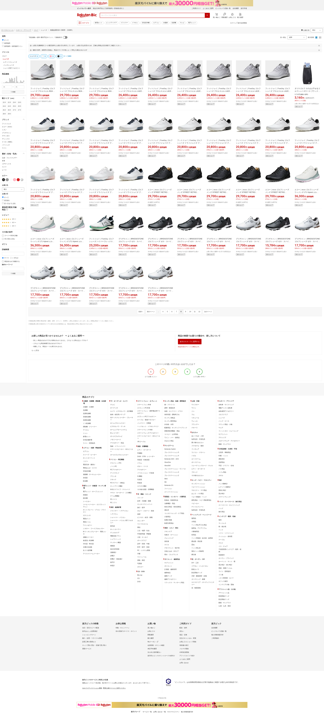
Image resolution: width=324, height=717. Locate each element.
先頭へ (140, 311)
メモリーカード (115, 439)
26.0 (4, 110)
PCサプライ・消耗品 (117, 483)
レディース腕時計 (225, 487)
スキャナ (113, 479)
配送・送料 (183, 628)
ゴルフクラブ (223, 414)
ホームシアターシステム (118, 430)
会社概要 (236, 8)
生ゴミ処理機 (87, 550)
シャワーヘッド (115, 539)
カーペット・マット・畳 (227, 561)
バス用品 (222, 469)
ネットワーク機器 (116, 486)
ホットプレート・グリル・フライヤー (94, 511)
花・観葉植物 (196, 588)
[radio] (3, 40)
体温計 (112, 565)
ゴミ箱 (221, 575)
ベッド (221, 530)
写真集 (139, 563)
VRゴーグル (141, 442)
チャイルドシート (197, 507)
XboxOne (167, 462)
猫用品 (193, 518)
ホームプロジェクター (117, 423)
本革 (3, 161)
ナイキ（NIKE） (7, 142)
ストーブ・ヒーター (90, 455)
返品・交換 (183, 635)
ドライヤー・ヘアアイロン (119, 511)
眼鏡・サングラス (225, 444)
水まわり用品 (169, 441)
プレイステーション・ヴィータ (175, 469)
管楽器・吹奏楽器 (143, 460)
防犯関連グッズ (224, 596)
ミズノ (4, 130)
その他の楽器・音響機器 (145, 489)
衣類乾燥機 (87, 417)
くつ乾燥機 (87, 423)
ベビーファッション (198, 487)
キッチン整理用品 (170, 421)
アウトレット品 (224, 593)
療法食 (193, 554)
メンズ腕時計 (223, 484)
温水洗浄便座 (114, 549)
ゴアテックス (6, 164)
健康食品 (167, 573)
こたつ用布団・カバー (226, 578)
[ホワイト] (10, 179)
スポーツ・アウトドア (23, 30)
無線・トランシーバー (117, 446)
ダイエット (168, 566)
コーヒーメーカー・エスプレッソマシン (94, 506)
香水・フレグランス (171, 554)
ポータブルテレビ (116, 436)
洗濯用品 (222, 462)
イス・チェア (223, 546)
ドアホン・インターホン (199, 566)
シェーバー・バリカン (117, 517)
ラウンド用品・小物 (225, 424)
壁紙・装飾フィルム (225, 568)
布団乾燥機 (87, 420)
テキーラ (194, 428)
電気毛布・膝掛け (89, 464)
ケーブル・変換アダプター (146, 420)
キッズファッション (198, 484)
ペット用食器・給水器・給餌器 (202, 538)
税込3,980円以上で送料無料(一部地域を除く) (108, 8)
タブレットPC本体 (143, 408)
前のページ (151, 311)
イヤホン (135, 23)
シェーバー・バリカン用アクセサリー (121, 522)
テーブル (222, 540)
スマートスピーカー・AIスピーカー (121, 450)
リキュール (195, 418)
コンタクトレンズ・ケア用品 (174, 513)
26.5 (9, 110)
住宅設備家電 (87, 440)
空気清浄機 (145, 23)
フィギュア (195, 449)
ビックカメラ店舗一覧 (223, 8)
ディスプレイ (114, 473)
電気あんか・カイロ (90, 468)
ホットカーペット (89, 458)
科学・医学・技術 (143, 547)
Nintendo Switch (170, 449)
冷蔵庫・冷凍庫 (88, 407)
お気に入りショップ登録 (187, 642)
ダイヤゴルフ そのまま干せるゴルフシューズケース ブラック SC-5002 (307, 91)
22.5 (9, 102)
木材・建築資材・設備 (199, 576)
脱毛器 (112, 526)
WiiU (166, 479)
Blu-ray (139, 575)
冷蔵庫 (165, 23)
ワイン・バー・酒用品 (172, 437)
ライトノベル (141, 557)
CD (138, 578)
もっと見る (35, 350)
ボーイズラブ (141, 540)
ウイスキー (195, 405)
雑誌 (138, 527)
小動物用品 (195, 531)
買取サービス (86, 649)
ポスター (140, 567)
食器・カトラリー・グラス (173, 411)
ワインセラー (87, 525)
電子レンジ (192, 23)
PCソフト (113, 502)
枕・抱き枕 (222, 526)
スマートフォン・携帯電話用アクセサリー (148, 412)
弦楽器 (139, 479)
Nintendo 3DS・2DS (171, 459)
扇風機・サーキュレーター (92, 474)
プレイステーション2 (171, 475)
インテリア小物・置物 (226, 584)
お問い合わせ (184, 663)
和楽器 (139, 483)
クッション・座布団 (225, 536)
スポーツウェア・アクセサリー (229, 441)
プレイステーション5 (171, 452)
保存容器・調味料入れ (172, 414)
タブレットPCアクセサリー (146, 416)
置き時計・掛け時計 (225, 565)
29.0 (9, 114)
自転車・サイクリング (226, 405)
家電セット (98, 23)
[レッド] (18, 179)
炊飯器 (85, 495)
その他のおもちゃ (197, 475)
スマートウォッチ (225, 497)
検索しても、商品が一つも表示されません (47, 346)
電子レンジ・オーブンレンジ (93, 491)
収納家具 (222, 555)
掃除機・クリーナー (90, 427)
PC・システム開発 (143, 550)
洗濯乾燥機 (87, 413)
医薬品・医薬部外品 (171, 500)
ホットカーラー (115, 529)
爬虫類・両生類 (196, 541)
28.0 (4, 114)
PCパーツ (113, 499)
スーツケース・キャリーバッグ (229, 505)
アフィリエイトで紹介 (187, 656)
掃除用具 (222, 459)
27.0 (14, 110)
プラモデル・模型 (197, 446)
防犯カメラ (195, 569)
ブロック (194, 472)
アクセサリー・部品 (117, 443)
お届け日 (5, 194)
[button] (2, 79)
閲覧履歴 (151, 635)
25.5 (19, 106)
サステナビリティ (173, 712)
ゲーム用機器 (114, 496)
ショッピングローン (89, 635)
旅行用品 (222, 512)
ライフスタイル (142, 524)
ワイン (193, 408)
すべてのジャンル (7, 30)
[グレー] (7, 179)
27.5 (19, 110)
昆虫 (193, 545)
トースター (87, 501)
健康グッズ (168, 576)
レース (4, 170)
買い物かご (151, 628)
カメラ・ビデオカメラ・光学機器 (121, 411)
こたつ (85, 461)
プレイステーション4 (171, 456)
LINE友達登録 (184, 652)
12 (199, 311)
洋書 (138, 554)
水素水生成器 (87, 547)
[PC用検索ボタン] (207, 15)
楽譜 (138, 514)
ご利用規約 (215, 638)
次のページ (208, 311)
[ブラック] (3, 179)
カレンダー (141, 521)
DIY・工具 (195, 563)
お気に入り (151, 631)
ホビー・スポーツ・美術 (145, 511)
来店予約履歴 (152, 649)
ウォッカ (194, 421)
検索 (13, 92)
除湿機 (85, 481)
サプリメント (169, 563)
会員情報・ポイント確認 (156, 645)
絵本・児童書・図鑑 (144, 501)
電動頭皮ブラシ (115, 536)
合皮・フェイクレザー (9, 158)
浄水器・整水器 (88, 544)
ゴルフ (36, 30)
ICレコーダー (114, 433)
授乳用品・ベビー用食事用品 (201, 500)
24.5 (9, 106)
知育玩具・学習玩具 (198, 439)
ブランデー (195, 424)
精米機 (85, 498)
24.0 (4, 106)
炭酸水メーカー (88, 537)
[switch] (22, 208)
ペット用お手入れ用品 (199, 525)
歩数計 (112, 556)
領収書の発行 (184, 645)
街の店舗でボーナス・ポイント (126, 631)
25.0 (14, 106)
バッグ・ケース (224, 421)
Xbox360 (167, 465)
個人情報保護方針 (217, 635)
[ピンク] (14, 179)
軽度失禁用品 (169, 523)
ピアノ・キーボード (144, 450)
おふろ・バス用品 (197, 493)
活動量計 (113, 552)
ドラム (139, 463)
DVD (139, 582)
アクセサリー (141, 470)
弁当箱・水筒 (169, 424)
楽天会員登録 (242, 23)
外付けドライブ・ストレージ (120, 489)
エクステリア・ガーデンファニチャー (202, 583)
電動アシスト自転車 (225, 408)
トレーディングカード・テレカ (202, 465)
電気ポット (87, 519)
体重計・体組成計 (116, 559)
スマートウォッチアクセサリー (148, 433)
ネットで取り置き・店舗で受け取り (94, 645)
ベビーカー (195, 503)
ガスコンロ (87, 515)
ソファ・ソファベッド (226, 533)
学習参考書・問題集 (144, 534)
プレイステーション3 (171, 472)
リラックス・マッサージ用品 (174, 582)
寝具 (220, 520)
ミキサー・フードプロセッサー (93, 528)
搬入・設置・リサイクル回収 (92, 638)
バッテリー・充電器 (144, 423)
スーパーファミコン (171, 492)
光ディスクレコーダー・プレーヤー (121, 419)
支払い (181, 631)
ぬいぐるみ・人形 (197, 436)
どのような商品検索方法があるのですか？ (47, 343)
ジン (193, 411)
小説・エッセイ (142, 537)
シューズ (222, 418)
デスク (221, 543)
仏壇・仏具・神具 (225, 606)
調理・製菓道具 (169, 408)
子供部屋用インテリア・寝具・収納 (230, 550)
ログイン (233, 23)
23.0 (14, 102)
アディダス (6, 136)
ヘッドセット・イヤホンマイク (148, 426)
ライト (4, 148)
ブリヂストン (6, 133)
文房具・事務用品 (225, 452)
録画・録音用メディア (117, 414)
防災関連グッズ (196, 573)
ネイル (166, 545)
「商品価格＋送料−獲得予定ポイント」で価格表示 (45, 37)
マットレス (222, 523)
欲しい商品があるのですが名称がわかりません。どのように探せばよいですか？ (60, 340)
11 (195, 311)
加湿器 (85, 478)
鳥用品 (193, 535)
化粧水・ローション (171, 535)
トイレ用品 (222, 472)
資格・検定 (141, 560)
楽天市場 (244, 8)
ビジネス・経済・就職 (145, 517)
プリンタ (113, 476)
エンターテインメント (145, 504)
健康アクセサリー (170, 579)
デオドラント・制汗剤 (172, 548)
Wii (165, 482)
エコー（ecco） (7, 127)
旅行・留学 (141, 507)
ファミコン (168, 489)
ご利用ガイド (196, 8)
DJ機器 (139, 476)
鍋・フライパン (169, 405)
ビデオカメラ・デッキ (117, 426)
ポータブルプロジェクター (119, 455)
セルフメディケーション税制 (92, 688)
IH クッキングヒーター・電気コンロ (94, 533)
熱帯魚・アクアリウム (199, 528)
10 (190, 311)
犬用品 (193, 521)
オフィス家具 (223, 581)
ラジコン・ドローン (198, 452)
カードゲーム (196, 459)
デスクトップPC (116, 463)
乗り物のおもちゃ (197, 442)
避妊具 (166, 510)
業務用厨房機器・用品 (172, 431)
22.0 (4, 102)
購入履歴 (151, 638)
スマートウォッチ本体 (145, 430)
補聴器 (112, 546)
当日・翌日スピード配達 (90, 628)
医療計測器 (168, 520)
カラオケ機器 (141, 486)
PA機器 (139, 453)
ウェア (221, 428)
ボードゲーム (196, 462)
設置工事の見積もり (89, 642)
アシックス (6, 139)
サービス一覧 (147, 712)
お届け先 (5, 185)
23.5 (19, 102)
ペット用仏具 (196, 548)
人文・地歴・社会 (143, 530)
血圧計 (112, 562)
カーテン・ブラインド (226, 558)
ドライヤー (124, 23)
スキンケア (168, 531)
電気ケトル (87, 522)
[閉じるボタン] (319, 46)
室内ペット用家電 (197, 551)
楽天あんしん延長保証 (89, 631)
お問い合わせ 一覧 (159, 712)
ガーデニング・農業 (198, 579)
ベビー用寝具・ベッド (199, 497)
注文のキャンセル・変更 (187, 638)
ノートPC (113, 466)
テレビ (182, 23)
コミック (140, 498)
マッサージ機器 (115, 542)
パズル (193, 456)
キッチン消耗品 (169, 418)
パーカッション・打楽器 (145, 473)
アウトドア (222, 437)
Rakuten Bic (87, 15)
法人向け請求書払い (154, 652)
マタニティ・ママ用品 (199, 490)
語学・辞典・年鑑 (143, 544)
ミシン (85, 433)
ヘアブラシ (114, 514)
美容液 (166, 541)
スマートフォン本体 (144, 405)
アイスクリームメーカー (91, 554)
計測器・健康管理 (170, 569)
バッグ (221, 508)
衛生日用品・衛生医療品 (172, 507)
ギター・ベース (142, 466)
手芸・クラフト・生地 (226, 465)
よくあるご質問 (208, 8)
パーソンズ (6, 145)
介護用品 (167, 517)
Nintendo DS (168, 485)
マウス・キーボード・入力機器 (120, 493)
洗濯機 (173, 23)
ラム (193, 414)
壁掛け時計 (222, 490)
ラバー (4, 167)
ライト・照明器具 (89, 443)
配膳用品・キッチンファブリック (175, 428)
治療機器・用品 (169, 503)
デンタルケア (114, 533)
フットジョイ (6, 124)
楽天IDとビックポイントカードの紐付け (161, 656)
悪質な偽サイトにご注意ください (114, 688)
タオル (221, 475)
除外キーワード (7, 264)
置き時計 (222, 493)
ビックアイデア (111, 23)
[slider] (2, 83)
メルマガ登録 (184, 649)
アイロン (86, 430)
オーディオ (114, 408)
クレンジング (169, 538)
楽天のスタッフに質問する (190, 342)
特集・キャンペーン (122, 628)
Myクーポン (152, 642)
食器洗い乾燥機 (88, 540)
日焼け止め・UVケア (171, 551)
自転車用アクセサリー (226, 411)
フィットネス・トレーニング (228, 431)
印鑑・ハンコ (223, 456)
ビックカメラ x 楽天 (84, 8)
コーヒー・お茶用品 (171, 434)
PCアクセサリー (116, 470)
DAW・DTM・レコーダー (146, 456)
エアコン (156, 23)
